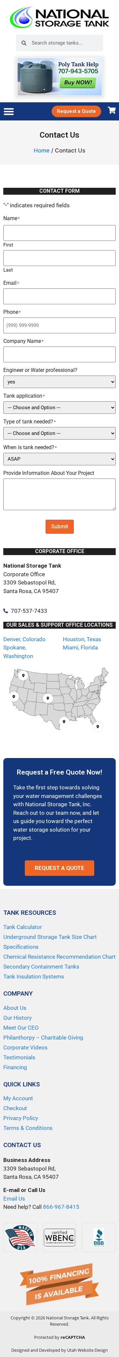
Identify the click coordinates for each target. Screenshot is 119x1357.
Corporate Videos (25, 1047)
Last (8, 270)
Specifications (21, 946)
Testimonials (19, 1057)
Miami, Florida (80, 647)
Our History (17, 1017)
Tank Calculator (22, 927)
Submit (59, 526)
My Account (18, 1098)
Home (42, 150)
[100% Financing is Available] (59, 1285)
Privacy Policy (20, 1118)
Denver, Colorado (24, 639)
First (8, 245)
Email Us (14, 1198)
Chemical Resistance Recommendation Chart (59, 956)
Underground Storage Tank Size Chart (50, 937)
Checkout (15, 1108)
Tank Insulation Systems (33, 976)
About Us (14, 1008)
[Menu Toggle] (8, 111)
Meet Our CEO (21, 1027)
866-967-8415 (61, 1207)
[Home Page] (59, 17)
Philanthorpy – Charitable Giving (43, 1037)
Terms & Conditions (28, 1128)
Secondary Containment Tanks (41, 966)
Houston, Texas (82, 639)
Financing (15, 1067)
